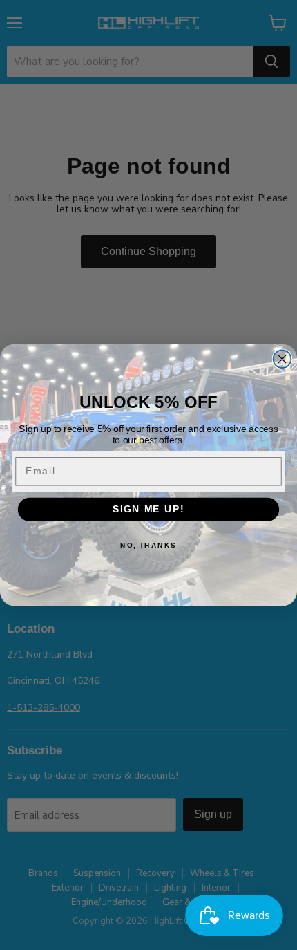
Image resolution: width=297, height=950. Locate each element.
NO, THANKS (148, 545)
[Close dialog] (282, 359)
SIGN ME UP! (148, 509)
